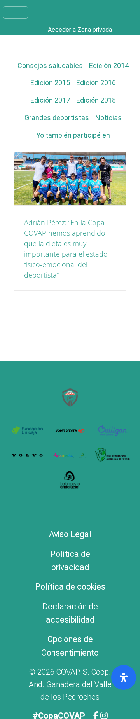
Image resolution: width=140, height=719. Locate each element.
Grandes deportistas (56, 118)
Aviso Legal (70, 534)
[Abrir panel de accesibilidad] (123, 677)
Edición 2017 (50, 100)
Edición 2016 (96, 83)
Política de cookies (70, 586)
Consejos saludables (50, 65)
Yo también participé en (73, 135)
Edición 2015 (50, 83)
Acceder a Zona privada (80, 29)
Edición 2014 (109, 65)
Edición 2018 (96, 100)
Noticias (108, 118)
